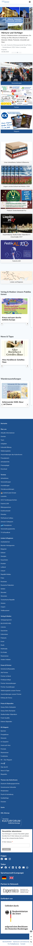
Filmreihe (3, 514)
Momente (3, 738)
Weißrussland (5, 610)
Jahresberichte (5, 462)
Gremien (3, 436)
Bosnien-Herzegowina (7, 545)
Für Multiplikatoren (13, 944)
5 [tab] (19, 53)
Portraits (3, 749)
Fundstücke (4, 756)
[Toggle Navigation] (30, 2)
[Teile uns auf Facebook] (6, 867)
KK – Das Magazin (6, 760)
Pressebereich (5, 458)
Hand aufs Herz (5, 745)
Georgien (3, 556)
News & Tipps (5, 771)
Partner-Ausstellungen (8, 687)
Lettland (3, 567)
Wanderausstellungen (7, 489)
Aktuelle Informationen (8, 433)
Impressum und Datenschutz (21, 942)
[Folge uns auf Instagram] (10, 859)
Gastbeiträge (5, 798)
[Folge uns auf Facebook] (2, 859)
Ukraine (3, 603)
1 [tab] (12, 53)
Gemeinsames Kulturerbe (8, 787)
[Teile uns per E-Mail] (24, 867)
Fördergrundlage (6, 680)
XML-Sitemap (5, 813)
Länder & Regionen (7, 538)
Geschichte (4, 631)
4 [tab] (17, 53)
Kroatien (3, 563)
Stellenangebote (6, 451)
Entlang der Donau (6, 698)
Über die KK (4, 767)
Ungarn (3, 607)
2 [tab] (14, 53)
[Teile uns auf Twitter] (2, 867)
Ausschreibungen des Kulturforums (11, 454)
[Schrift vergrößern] (31, 936)
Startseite (4, 423)
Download (4, 469)
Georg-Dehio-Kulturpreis (8, 707)
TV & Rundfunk (5, 532)
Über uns (4, 429)
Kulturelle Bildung (6, 447)
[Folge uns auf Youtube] (6, 859)
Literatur (3, 627)
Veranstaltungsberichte (8, 529)
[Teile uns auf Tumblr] (17, 867)
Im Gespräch (4, 742)
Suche (3, 807)
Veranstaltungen (6, 482)
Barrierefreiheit (7, 942)
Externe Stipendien (6, 721)
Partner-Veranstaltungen (8, 683)
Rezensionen (4, 656)
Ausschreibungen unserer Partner (11, 694)
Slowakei (3, 592)
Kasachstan (4, 560)
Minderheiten (5, 791)
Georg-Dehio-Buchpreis (8, 711)
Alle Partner (4, 672)
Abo (2, 763)
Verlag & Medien (6, 616)
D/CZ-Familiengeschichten (9, 500)
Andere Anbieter (6, 659)
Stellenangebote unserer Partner (10, 691)
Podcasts (3, 638)
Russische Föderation (7, 585)
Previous (2, 323)
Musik (2, 645)
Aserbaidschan (5, 542)
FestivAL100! (5, 504)
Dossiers (3, 802)
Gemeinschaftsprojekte (8, 669)
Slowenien (4, 596)
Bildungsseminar (6, 507)
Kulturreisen (4, 634)
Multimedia (4, 649)
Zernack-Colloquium (7, 522)
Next (27, 323)
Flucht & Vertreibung (7, 794)
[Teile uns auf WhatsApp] (27, 867)
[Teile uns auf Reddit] (20, 867)
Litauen (3, 571)
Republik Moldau (6, 574)
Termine (3, 475)
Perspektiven (5, 734)
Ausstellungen (5, 485)
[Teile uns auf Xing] (10, 867)
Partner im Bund (6, 676)
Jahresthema (4, 478)
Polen (2, 578)
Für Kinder (4, 652)
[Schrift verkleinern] (31, 939)
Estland (3, 553)
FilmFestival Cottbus (7, 518)
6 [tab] (21, 53)
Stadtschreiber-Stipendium (9, 714)
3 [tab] (16, 53)
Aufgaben (4, 444)
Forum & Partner (6, 665)
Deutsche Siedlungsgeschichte (10, 783)
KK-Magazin (5, 727)
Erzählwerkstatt (5, 511)
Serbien (3, 589)
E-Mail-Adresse (7, 842)
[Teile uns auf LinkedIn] (13, 867)
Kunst (2, 641)
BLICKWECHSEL (6, 623)
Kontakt (22, 944)
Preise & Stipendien (7, 703)
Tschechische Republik (8, 600)
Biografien (4, 774)
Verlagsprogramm (6, 620)
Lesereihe (3, 496)
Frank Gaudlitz (5, 718)
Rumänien (4, 582)
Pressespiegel (5, 465)
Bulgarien (4, 549)
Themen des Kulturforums (9, 780)
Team (2, 440)
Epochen (3, 731)
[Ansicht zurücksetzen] (31, 942)
